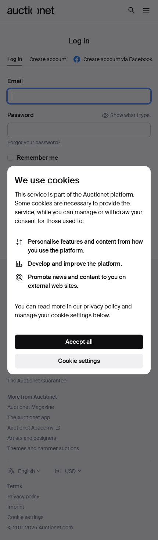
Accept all (79, 342)
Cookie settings (79, 361)
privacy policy (101, 306)
